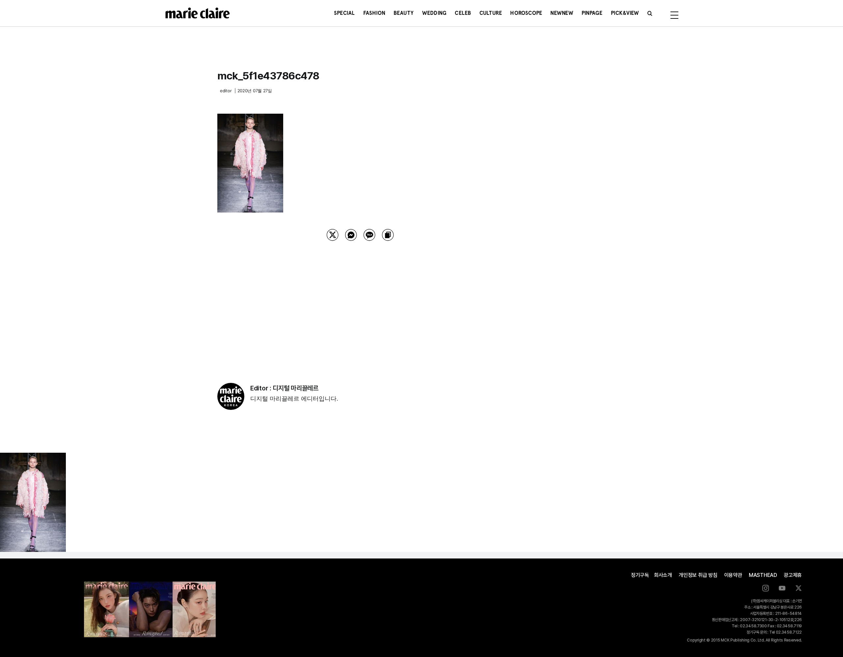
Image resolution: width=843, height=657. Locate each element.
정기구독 (640, 575)
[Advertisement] (360, 303)
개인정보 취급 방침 (698, 575)
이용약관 (733, 575)
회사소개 (663, 575)
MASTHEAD (763, 575)
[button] (649, 13)
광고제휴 (793, 575)
